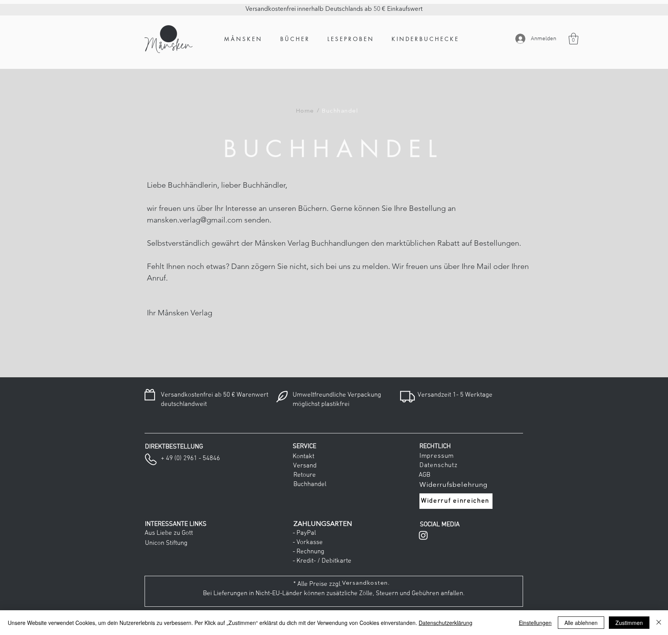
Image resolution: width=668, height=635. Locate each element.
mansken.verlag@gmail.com (194, 219)
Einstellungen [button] (535, 622)
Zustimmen (629, 622)
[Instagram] (423, 535)
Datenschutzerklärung (445, 622)
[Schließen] (658, 622)
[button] (573, 39)
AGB (423, 475)
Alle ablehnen (581, 622)
